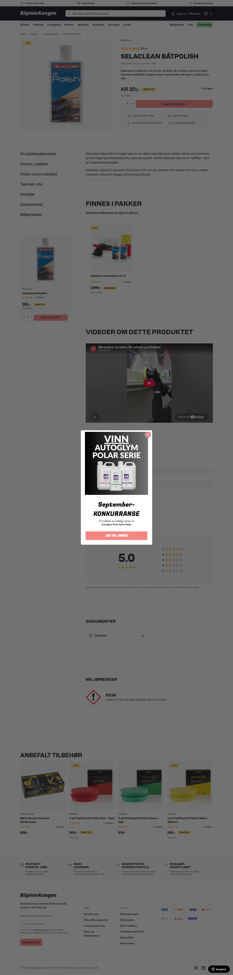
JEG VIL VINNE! (116, 535)
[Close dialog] (148, 434)
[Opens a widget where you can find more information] (219, 969)
